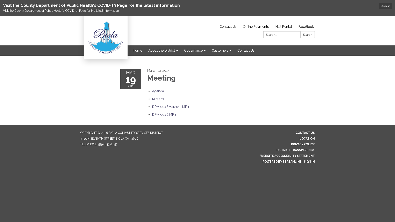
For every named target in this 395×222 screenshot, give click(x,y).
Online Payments (256, 27)
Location (307, 138)
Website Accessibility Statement (287, 155)
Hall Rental (283, 27)
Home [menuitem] (137, 50)
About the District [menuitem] (161, 50)
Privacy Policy (303, 144)
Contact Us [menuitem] (245, 50)
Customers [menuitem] (220, 50)
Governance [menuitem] (193, 50)
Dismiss (385, 6)
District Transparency (295, 150)
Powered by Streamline (282, 161)
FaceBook (306, 27)
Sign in (309, 161)
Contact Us (228, 27)
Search (307, 34)
